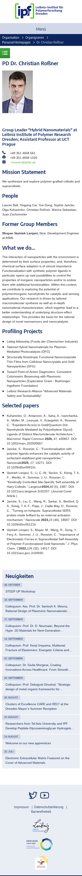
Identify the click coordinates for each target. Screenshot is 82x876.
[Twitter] (33, 795)
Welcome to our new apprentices (28, 743)
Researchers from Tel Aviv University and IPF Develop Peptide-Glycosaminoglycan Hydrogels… (39, 726)
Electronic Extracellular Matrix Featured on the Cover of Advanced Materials (37, 760)
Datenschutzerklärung (48, 807)
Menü (41, 28)
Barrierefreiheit (41, 811)
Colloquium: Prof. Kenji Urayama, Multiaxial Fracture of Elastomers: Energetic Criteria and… (38, 648)
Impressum (21, 807)
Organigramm (34, 37)
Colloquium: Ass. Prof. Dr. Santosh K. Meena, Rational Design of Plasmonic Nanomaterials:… (38, 609)
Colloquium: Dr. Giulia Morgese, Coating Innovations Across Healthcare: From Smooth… (38, 667)
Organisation (10, 37)
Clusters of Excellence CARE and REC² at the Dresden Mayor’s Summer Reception (36, 706)
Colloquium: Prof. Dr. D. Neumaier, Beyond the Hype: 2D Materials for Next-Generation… (37, 628)
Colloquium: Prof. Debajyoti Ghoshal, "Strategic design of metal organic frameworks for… (38, 687)
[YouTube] (44, 795)
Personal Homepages (16, 42)
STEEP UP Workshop (20, 591)
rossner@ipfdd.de (23, 162)
